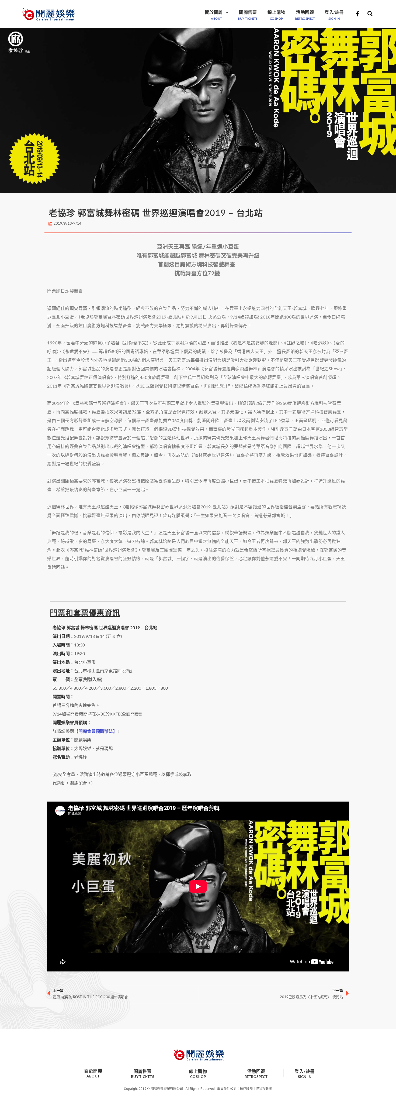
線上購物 (276, 12)
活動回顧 (305, 12)
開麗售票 (248, 12)
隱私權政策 (264, 1088)
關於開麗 (214, 12)
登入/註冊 (334, 12)
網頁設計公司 (227, 1088)
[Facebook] (357, 14)
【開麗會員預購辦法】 (95, 731)
